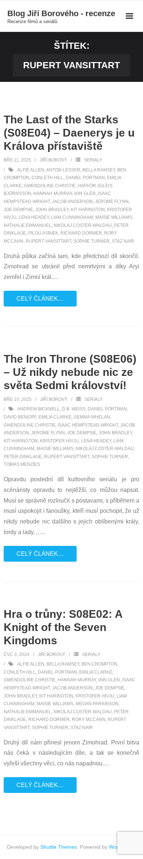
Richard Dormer (81, 233)
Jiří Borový (53, 160)
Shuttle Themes (58, 847)
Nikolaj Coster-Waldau (83, 225)
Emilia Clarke (55, 417)
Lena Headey (34, 217)
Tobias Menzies (22, 464)
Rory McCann (89, 719)
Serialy (93, 160)
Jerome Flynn (112, 201)
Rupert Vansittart (48, 241)
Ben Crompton (99, 664)
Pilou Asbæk (43, 233)
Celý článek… (40, 299)
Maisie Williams (113, 217)
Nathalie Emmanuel (27, 225)
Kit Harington (88, 209)
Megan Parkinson (97, 703)
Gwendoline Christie (50, 185)
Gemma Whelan (92, 417)
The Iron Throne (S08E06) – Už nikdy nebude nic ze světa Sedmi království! (70, 372)
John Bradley (52, 209)
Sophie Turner (91, 241)
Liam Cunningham (72, 217)
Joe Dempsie (18, 209)
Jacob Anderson (72, 201)
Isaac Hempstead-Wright (88, 425)
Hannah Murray (52, 193)
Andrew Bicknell (38, 409)
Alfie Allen (30, 170)
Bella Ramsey (98, 170)
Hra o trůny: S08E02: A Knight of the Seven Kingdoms (63, 627)
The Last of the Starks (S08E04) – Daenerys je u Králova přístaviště (69, 132)
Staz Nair (123, 241)
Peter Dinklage (23, 456)
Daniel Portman (85, 177)
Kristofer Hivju (59, 440)
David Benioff (20, 417)
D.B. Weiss (73, 409)
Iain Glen (85, 193)
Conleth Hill (47, 177)
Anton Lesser (63, 170)
